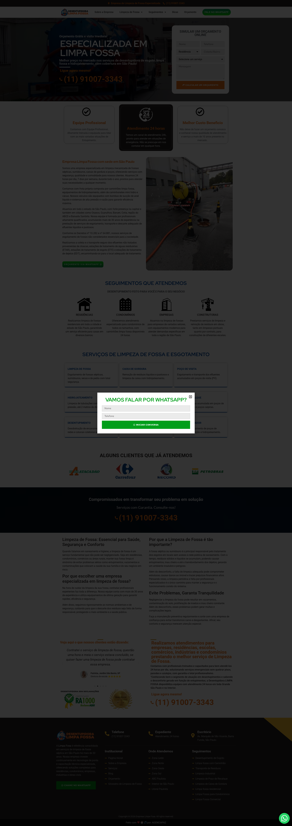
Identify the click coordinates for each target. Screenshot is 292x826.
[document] (146, 413)
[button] (190, 397)
